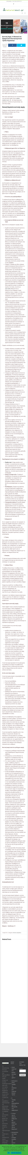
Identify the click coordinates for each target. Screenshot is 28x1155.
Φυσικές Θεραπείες (17, 932)
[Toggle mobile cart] (22, 13)
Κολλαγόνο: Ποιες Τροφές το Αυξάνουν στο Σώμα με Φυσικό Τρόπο (14, 1088)
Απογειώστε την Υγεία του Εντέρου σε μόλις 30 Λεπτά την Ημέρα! (14, 1139)
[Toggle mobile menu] (25, 13)
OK (8, 1152)
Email (21, 1068)
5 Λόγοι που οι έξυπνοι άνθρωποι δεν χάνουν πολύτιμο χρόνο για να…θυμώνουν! (14, 1121)
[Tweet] (21, 45)
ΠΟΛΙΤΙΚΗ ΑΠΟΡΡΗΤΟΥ (17, 1)
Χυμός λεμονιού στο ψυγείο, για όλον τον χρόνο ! (14, 1072)
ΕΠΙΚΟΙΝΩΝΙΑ (9, 1)
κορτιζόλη (8, 288)
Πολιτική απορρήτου (16, 1152)
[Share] (12, 45)
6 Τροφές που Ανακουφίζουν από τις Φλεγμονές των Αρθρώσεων (14, 1104)
